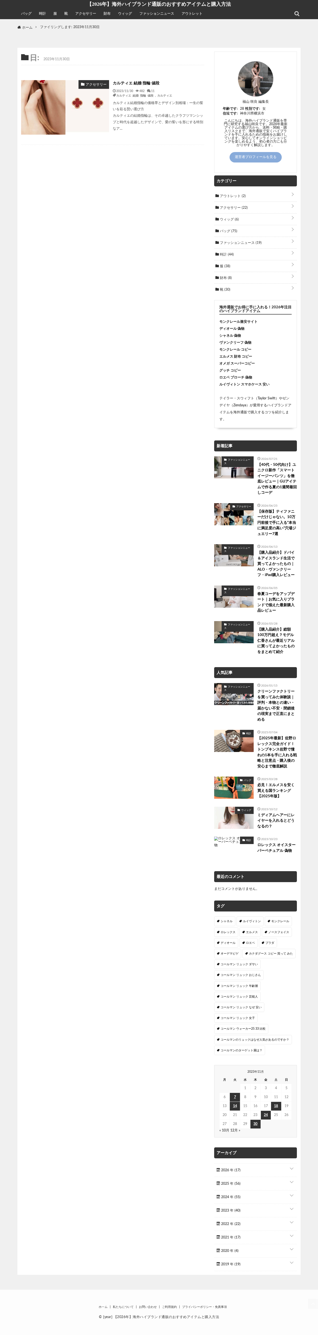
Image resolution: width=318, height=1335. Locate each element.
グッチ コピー (230, 370)
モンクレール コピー (235, 349)
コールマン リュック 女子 (238, 1017)
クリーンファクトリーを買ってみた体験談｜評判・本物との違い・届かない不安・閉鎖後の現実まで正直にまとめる (276, 705)
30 (255, 1124)
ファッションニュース (156, 13)
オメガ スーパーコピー (237, 363)
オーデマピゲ (229, 953)
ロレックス (228, 932)
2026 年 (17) (230, 1170)
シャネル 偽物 (230, 335)
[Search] (297, 13)
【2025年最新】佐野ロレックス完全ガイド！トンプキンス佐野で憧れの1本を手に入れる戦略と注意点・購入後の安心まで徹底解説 (277, 752)
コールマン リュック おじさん (241, 974)
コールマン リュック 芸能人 (239, 996)
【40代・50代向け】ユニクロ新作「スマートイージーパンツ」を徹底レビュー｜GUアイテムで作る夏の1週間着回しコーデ (277, 479)
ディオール (228, 942)
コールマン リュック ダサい (239, 964)
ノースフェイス (278, 932)
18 (276, 1106)
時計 (42, 13)
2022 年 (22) (230, 1224)
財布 (107, 13)
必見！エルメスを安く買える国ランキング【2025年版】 (276, 790)
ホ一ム (103, 1306)
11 (153, 90)
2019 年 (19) (230, 1264)
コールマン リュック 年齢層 (239, 985)
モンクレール (280, 921)
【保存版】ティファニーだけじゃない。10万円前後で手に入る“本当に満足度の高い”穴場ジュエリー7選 (276, 523)
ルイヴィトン (252, 921)
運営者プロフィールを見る (256, 157)
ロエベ (250, 942)
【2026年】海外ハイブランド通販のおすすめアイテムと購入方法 (159, 4)
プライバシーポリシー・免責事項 (204, 1306)
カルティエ (164, 95)
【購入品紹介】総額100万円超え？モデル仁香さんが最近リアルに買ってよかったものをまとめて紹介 (276, 641)
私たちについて (123, 1306)
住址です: (230, 113)
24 (266, 1115)
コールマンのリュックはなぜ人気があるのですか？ (255, 1039)
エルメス (252, 932)
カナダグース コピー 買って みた (271, 953)
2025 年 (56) (230, 1183)
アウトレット (192, 13)
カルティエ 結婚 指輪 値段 (136, 83)
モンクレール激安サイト (238, 321)
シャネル (227, 921)
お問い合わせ (148, 1306)
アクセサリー (85, 13)
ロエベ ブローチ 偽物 (235, 377)
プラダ (269, 942)
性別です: (252, 108)
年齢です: (230, 108)
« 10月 (224, 1130)
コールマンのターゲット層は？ (241, 1050)
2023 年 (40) (230, 1210)
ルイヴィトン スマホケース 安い (244, 384)
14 (235, 1106)
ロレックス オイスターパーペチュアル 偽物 (276, 848)
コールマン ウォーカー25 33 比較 (243, 1028)
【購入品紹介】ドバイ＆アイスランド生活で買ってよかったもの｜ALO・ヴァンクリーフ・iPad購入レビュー (276, 564)
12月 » (235, 1130)
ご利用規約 (169, 1306)
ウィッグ (125, 13)
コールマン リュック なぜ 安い (241, 1007)
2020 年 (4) (229, 1251)
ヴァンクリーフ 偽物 (235, 342)
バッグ (26, 13)
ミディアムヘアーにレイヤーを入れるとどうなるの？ (276, 820)
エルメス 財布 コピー (235, 356)
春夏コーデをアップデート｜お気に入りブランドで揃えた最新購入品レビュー (276, 602)
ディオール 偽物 (231, 328)
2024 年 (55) (230, 1197)
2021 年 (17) (230, 1237)
